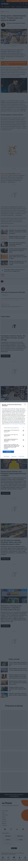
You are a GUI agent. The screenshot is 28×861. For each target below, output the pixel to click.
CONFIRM (8, 451)
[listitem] (14, 427)
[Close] (25, 404)
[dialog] (14, 430)
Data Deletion (6, 456)
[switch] (23, 430)
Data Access (14, 456)
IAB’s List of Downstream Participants (15, 423)
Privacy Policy (21, 456)
